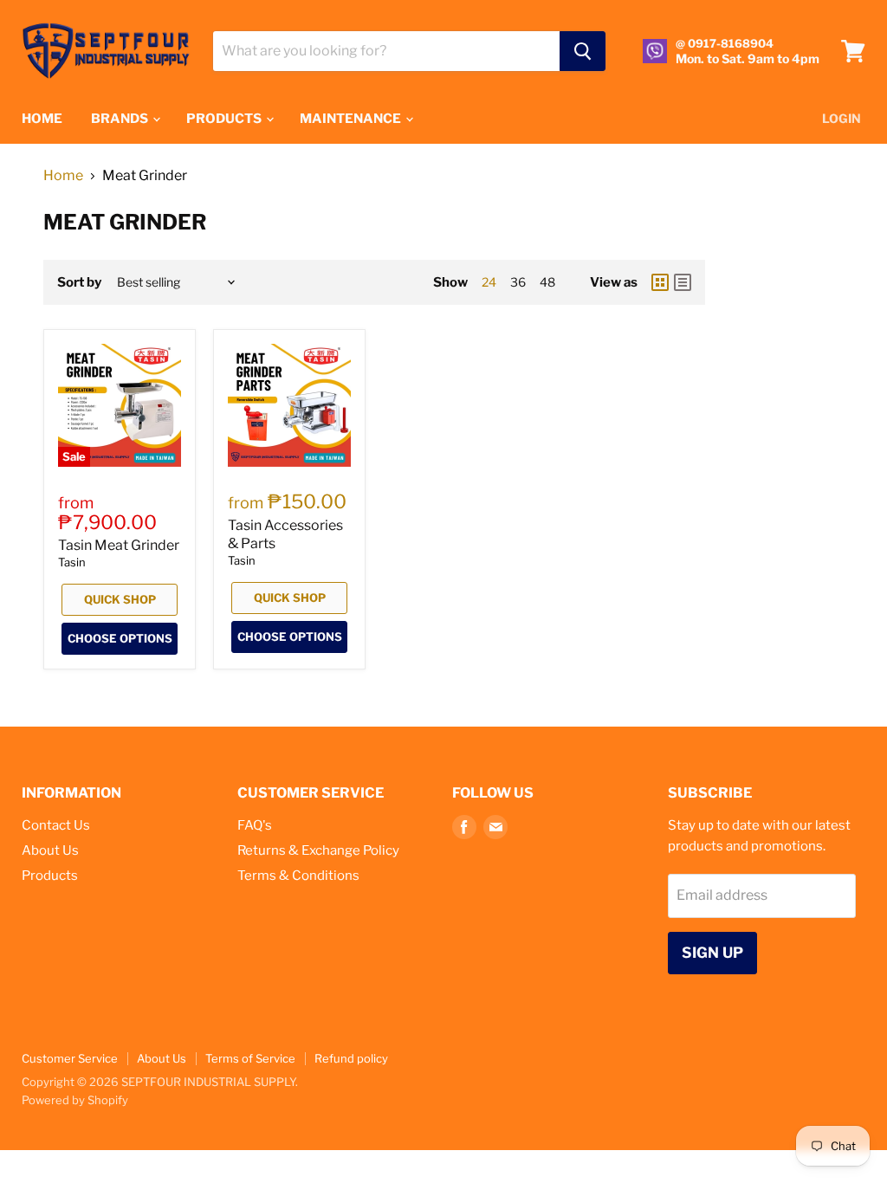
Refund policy (351, 1058)
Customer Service (70, 1058)
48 (547, 282)
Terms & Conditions (298, 875)
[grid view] (660, 282)
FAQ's (254, 825)
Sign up (712, 952)
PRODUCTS (225, 118)
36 (518, 282)
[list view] (682, 282)
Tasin (72, 562)
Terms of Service (250, 1058)
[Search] (582, 51)
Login (841, 118)
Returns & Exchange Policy (318, 850)
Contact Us (56, 825)
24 (489, 282)
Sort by (79, 282)
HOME (42, 118)
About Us (50, 850)
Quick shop (120, 599)
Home (63, 176)
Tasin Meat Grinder (118, 545)
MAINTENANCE (352, 118)
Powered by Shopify (75, 1100)
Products (50, 875)
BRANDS (121, 118)
